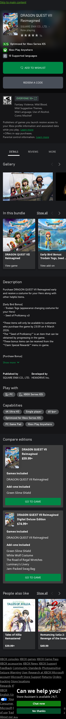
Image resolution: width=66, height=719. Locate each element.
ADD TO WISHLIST (35, 67)
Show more (9, 362)
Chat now (39, 703)
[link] (19, 244)
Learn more (27, 129)
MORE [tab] (52, 151)
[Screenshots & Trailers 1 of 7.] (28, 186)
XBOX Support (48, 663)
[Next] (59, 164)
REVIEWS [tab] (33, 151)
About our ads (9, 717)
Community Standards (27, 668)
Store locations (20, 681)
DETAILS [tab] (13, 151)
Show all (42, 213)
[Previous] (52, 164)
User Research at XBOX (37, 672)
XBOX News (30, 663)
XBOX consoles (9, 659)
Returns (47, 677)
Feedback (6, 668)
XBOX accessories (11, 663)
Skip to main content (13, 2)
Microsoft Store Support (26, 677)
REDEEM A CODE (33, 82)
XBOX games (28, 659)
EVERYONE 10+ (24, 98)
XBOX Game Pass (47, 659)
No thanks (38, 711)
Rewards (5, 686)
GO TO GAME (33, 501)
